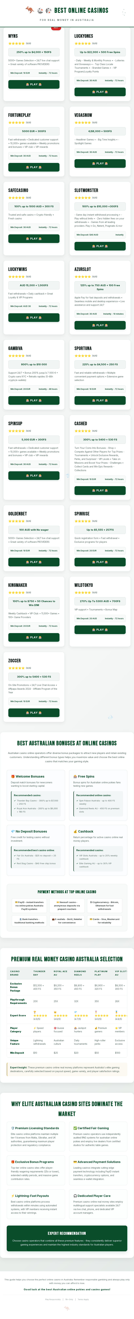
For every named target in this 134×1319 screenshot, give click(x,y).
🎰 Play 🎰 (34, 84)
